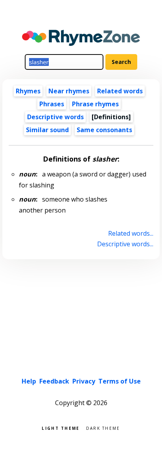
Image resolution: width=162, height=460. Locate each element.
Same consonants (104, 129)
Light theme (60, 427)
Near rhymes (68, 91)
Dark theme (103, 427)
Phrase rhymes (95, 104)
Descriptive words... (125, 244)
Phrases (51, 104)
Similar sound (47, 129)
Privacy (83, 381)
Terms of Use (119, 381)
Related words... (130, 233)
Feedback (54, 381)
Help (29, 381)
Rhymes (28, 91)
